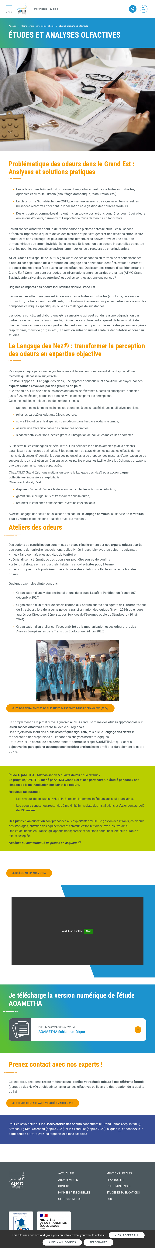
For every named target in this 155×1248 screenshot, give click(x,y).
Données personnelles (74, 1192)
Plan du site (115, 1179)
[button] (144, 9)
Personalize (98, 1242)
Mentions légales (119, 1173)
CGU (109, 1199)
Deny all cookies (63, 1242)
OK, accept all (127, 1235)
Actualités (66, 1173)
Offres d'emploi (69, 1199)
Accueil (12, 26)
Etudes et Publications (123, 1192)
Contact (64, 1186)
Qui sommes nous (119, 1186)
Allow (88, 931)
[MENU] (9, 6)
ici (79, 842)
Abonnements (68, 1179)
